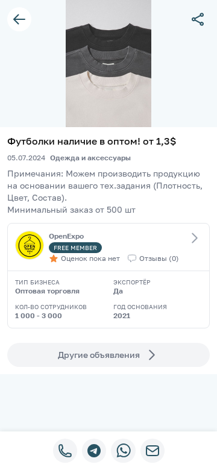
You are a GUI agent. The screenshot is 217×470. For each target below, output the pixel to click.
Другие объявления (99, 354)
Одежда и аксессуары (90, 157)
